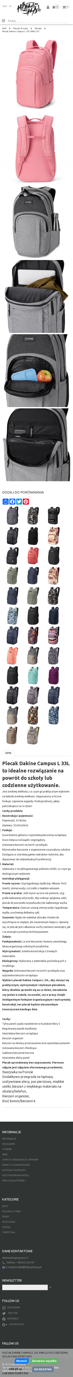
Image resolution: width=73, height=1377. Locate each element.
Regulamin (8, 1144)
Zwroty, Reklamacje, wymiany (20, 1159)
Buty (5, 1206)
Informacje (9, 1139)
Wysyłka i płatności (13, 1170)
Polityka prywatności (15, 1175)
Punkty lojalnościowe (16, 1165)
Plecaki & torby (11, 1211)
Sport (6, 1216)
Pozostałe (8, 1222)
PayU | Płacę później (13, 1180)
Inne (4, 1154)
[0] (54, 8)
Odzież (6, 1227)
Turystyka (8, 1232)
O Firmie (7, 1149)
